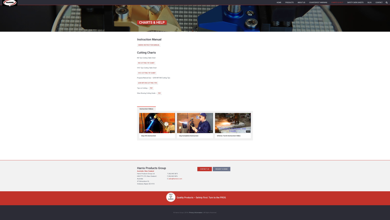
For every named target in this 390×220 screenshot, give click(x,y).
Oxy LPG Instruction (148, 136)
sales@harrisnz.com (175, 179)
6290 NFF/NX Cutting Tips (147, 83)
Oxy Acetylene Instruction (188, 136)
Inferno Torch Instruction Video (228, 136)
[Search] (387, 2)
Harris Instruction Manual (149, 45)
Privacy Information (195, 212)
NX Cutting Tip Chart (146, 63)
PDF (151, 88)
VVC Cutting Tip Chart (147, 73)
